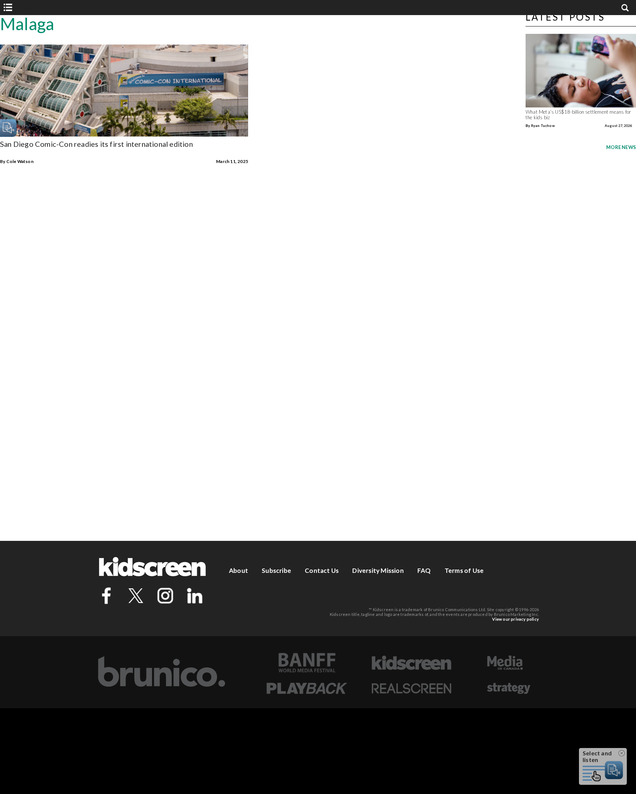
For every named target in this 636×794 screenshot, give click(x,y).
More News (621, 147)
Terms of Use (464, 570)
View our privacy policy (515, 619)
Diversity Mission (377, 570)
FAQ (424, 570)
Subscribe (276, 570)
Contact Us (322, 570)
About (238, 570)
